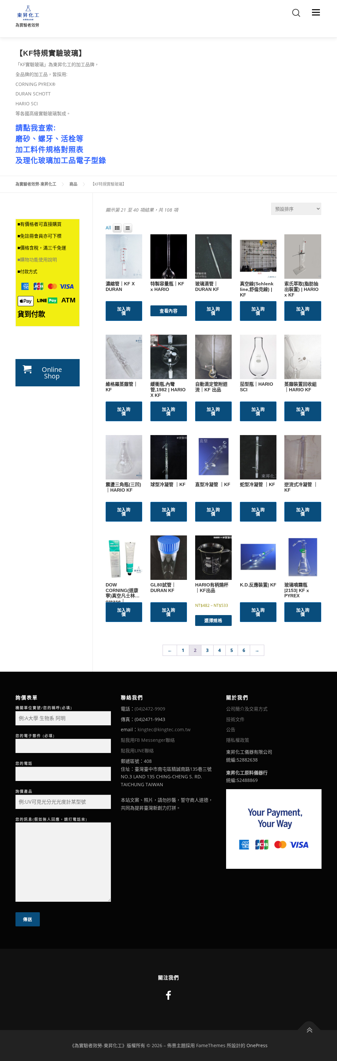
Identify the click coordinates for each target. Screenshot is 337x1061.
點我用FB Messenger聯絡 (148, 740)
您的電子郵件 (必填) (35, 735)
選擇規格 (213, 620)
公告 (230, 729)
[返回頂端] (309, 1030)
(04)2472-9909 (150, 709)
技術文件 (235, 719)
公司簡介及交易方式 (247, 709)
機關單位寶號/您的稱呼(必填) (43, 707)
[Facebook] (168, 995)
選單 (314, 12)
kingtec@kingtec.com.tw (164, 729)
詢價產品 (24, 791)
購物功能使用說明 (38, 259)
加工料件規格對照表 (49, 149)
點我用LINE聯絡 (137, 750)
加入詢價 (124, 311)
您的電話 (24, 763)
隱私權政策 (237, 740)
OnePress (257, 1045)
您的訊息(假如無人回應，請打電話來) (51, 819)
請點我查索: (35, 128)
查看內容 (168, 311)
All (108, 228)
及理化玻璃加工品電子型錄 (60, 160)
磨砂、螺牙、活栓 (45, 139)
